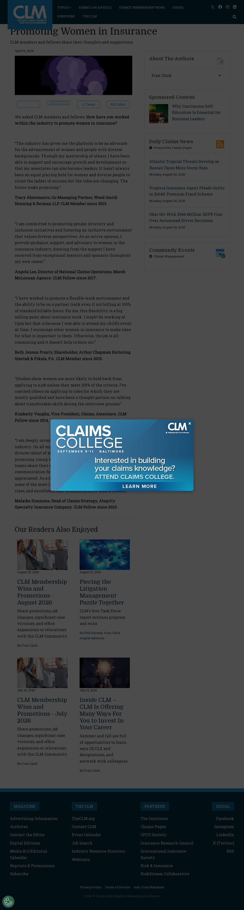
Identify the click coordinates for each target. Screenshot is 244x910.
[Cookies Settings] (8, 902)
